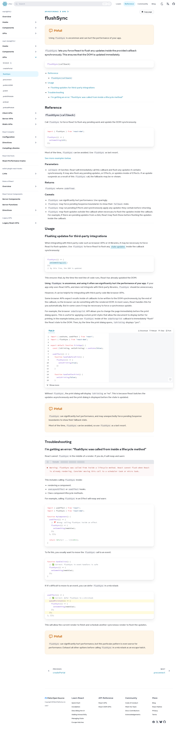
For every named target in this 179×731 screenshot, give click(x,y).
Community (143, 4)
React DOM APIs (105, 707)
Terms (154, 714)
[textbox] (77, 357)
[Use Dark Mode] (162, 4)
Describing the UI (78, 711)
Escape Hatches (78, 722)
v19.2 (10, 4)
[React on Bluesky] (161, 722)
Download (144, 331)
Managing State (78, 718)
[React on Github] (164, 721)
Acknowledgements (132, 714)
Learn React (78, 698)
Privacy (155, 711)
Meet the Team (131, 707)
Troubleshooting (56, 92)
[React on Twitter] (157, 722)
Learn (118, 4)
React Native (157, 707)
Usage (51, 82)
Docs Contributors (132, 711)
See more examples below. (58, 158)
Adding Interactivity (79, 714)
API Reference (52, 11)
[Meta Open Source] (55, 698)
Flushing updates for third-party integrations (73, 87)
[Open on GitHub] (174, 4)
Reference (129, 4)
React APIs (103, 703)
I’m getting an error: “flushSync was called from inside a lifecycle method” (87, 97)
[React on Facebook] (153, 722)
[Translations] (168, 4)
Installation (76, 707)
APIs (64, 11)
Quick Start (76, 703)
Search (64, 4)
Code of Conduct (131, 703)
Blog (154, 4)
